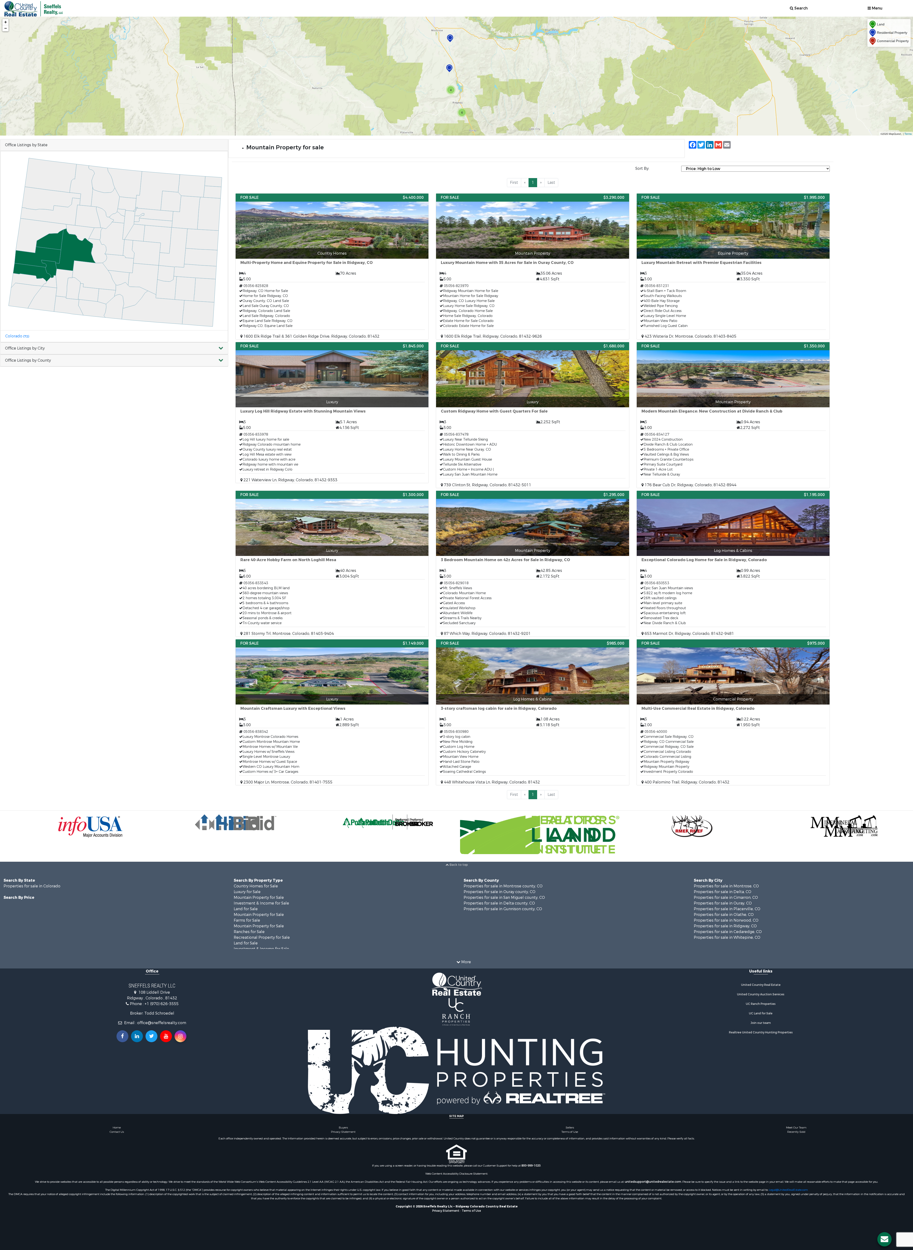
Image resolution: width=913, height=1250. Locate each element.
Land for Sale (246, 908)
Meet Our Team (796, 1127)
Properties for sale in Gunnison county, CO (503, 908)
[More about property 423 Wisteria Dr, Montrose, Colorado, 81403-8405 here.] (733, 266)
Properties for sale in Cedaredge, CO (728, 931)
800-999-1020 (530, 1165)
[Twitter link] (151, 1036)
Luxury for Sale (247, 891)
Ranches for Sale (249, 931)
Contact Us (117, 1132)
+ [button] (5, 21)
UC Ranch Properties (761, 1004)
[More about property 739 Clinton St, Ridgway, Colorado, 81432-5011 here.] (532, 415)
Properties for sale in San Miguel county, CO (504, 897)
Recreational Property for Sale (262, 937)
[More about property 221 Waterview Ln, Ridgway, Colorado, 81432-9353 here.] (332, 412)
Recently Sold (796, 1132)
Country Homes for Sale (256, 886)
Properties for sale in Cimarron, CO (726, 897)
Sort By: (642, 168)
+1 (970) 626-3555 (162, 1003)
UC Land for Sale (760, 1013)
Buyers (343, 1127)
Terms (908, 134)
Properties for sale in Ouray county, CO (499, 891)
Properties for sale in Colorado (32, 886)
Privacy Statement (343, 1132)
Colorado (17, 336)
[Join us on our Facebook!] (122, 1036)
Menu (876, 8)
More (465, 961)
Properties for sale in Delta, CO (722, 891)
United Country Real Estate (761, 985)
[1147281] (449, 68)
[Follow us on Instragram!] (180, 1036)
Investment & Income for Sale (261, 903)
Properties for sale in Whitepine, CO (727, 937)
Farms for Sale (247, 920)
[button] (114, 348)
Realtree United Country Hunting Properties (761, 1032)
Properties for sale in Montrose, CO (726, 886)
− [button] (5, 28)
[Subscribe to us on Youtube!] (166, 1036)
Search (800, 8)
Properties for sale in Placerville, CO (727, 908)
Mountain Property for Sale (259, 897)
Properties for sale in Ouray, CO (723, 903)
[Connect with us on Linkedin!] (137, 1036)
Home (117, 1127)
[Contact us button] (884, 1239)
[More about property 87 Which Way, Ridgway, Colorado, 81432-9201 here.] (532, 564)
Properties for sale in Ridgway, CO (725, 926)
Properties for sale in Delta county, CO (499, 903)
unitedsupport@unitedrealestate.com (653, 1182)
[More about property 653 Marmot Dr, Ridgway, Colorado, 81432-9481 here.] (733, 564)
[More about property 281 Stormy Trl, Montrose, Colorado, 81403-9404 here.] (332, 564)
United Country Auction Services (760, 994)
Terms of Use (569, 1132)
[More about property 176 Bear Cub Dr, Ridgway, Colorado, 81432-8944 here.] (733, 415)
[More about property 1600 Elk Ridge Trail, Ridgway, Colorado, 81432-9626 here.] (532, 266)
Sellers (570, 1127)
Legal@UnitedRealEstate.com (788, 1190)
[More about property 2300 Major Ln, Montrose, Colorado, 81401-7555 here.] (332, 712)
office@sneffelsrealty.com (161, 1022)
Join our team (761, 1023)
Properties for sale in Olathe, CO (724, 914)
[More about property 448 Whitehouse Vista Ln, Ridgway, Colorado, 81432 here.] (532, 712)
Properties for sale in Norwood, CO (726, 920)
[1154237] (450, 38)
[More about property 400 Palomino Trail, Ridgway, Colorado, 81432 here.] (733, 712)
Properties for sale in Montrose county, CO (503, 886)
